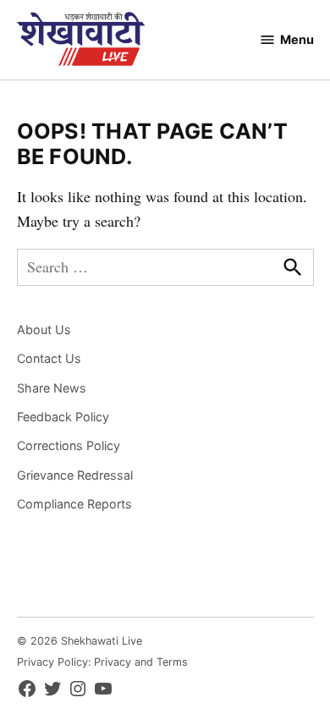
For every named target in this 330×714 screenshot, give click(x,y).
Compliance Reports (74, 504)
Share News (51, 388)
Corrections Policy (68, 445)
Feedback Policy (63, 416)
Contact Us (49, 358)
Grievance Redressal (75, 475)
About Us (44, 329)
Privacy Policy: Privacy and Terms (102, 662)
